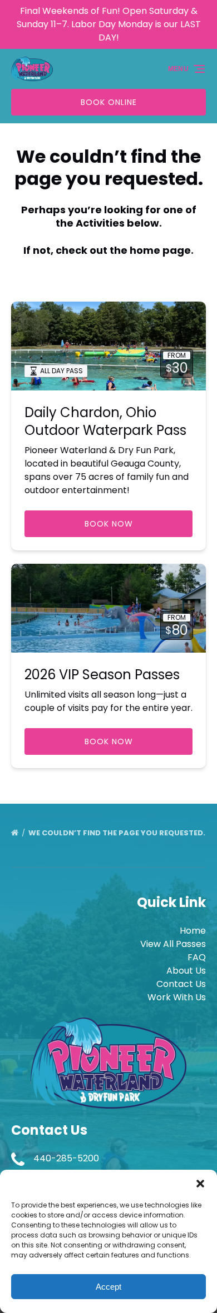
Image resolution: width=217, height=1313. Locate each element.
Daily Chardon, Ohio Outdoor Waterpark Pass (105, 421)
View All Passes (173, 944)
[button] (200, 1183)
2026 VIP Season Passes (102, 674)
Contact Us (181, 984)
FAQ (197, 957)
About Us (186, 970)
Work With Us (176, 997)
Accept (108, 1286)
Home (193, 930)
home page (160, 250)
